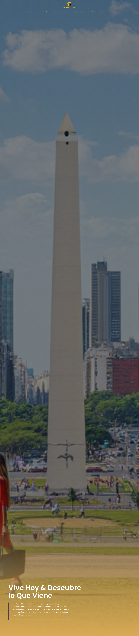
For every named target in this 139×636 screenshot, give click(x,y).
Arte (39, 12)
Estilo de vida (60, 12)
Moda (83, 12)
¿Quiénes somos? (96, 12)
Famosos (73, 12)
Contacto (110, 12)
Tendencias (29, 12)
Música (48, 12)
